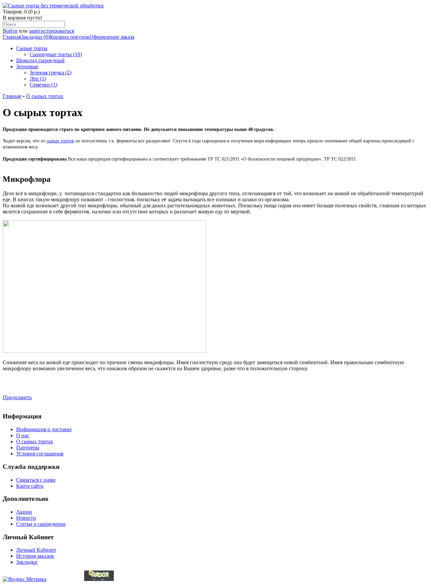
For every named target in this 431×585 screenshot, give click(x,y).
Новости (26, 518)
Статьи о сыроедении (41, 524)
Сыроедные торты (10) (56, 54)
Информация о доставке (44, 429)
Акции (24, 512)
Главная (12, 37)
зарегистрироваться (51, 31)
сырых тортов (60, 140)
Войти (10, 31)
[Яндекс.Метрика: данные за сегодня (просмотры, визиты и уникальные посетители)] (24, 579)
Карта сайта (29, 486)
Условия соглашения (39, 453)
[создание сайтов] (99, 579)
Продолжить (17, 397)
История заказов (35, 556)
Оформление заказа (112, 37)
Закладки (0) (35, 37)
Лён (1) (38, 78)
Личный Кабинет (36, 550)
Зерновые (27, 66)
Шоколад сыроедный (40, 60)
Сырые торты (31, 48)
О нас (22, 435)
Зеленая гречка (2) (50, 72)
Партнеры (27, 447)
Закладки (26, 562)
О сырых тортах (44, 96)
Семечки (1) (43, 85)
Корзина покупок (69, 37)
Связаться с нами (36, 480)
